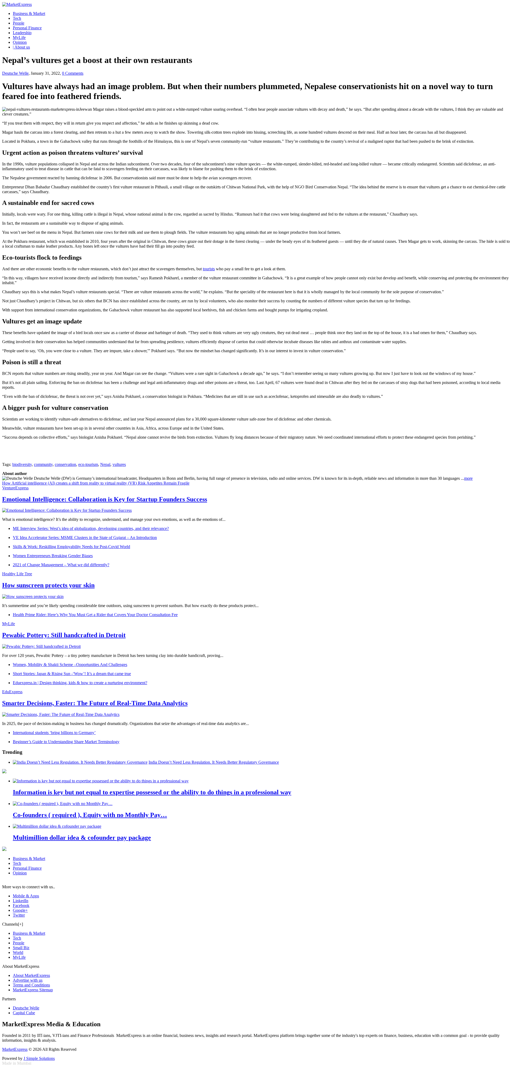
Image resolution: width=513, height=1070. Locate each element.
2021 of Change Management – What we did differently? (61, 564)
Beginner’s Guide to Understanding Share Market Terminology (66, 741)
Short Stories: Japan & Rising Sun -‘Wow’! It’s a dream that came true (72, 673)
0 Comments (72, 73)
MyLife (19, 37)
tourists (209, 269)
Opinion (20, 42)
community (43, 464)
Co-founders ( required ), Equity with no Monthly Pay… (90, 814)
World (18, 952)
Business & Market (29, 13)
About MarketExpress (31, 975)
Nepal (105, 464)
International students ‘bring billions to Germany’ (54, 732)
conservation (65, 464)
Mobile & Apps (26, 896)
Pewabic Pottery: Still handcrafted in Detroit (64, 635)
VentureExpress (15, 488)
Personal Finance (27, 28)
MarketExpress (15, 1049)
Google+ (20, 910)
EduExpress (12, 691)
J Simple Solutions (39, 1058)
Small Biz (21, 947)
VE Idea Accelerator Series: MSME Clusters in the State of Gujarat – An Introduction (85, 537)
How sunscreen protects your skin (48, 585)
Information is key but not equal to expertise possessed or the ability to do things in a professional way (152, 792)
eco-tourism (88, 464)
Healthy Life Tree (17, 574)
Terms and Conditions (31, 985)
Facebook (21, 905)
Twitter (19, 915)
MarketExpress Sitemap (33, 990)
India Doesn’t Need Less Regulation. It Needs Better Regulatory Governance (214, 762)
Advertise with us (27, 980)
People (18, 23)
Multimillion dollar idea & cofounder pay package (82, 837)
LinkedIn (20, 900)
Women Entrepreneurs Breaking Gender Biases (53, 555)
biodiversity (22, 464)
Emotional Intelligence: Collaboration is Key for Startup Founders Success (104, 499)
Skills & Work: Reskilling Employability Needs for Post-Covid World (71, 546)
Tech (17, 18)
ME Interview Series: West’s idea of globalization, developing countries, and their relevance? (91, 528)
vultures (119, 464)
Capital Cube (24, 1012)
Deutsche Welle (15, 73)
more (468, 478)
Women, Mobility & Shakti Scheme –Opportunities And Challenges (70, 664)
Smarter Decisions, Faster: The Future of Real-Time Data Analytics (95, 703)
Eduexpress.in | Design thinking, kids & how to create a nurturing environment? (80, 682)
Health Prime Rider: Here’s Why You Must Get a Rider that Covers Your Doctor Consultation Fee (95, 614)
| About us (21, 47)
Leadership (22, 32)
